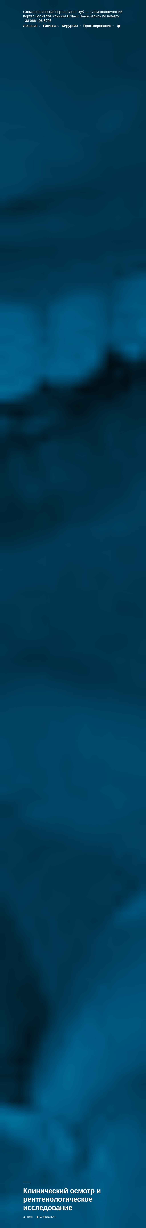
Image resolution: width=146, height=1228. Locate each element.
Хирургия (70, 25)
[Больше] (118, 26)
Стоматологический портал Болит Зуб (53, 11)
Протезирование (97, 25)
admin (30, 1216)
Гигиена (49, 25)
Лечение (30, 25)
